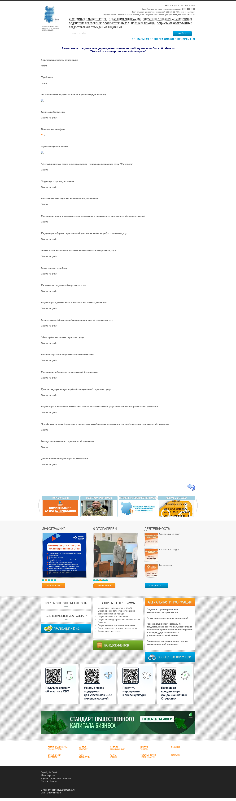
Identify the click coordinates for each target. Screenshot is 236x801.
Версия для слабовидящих (180, 5)
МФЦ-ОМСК (175, 747)
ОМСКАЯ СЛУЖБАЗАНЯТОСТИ (54, 756)
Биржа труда (165, 565)
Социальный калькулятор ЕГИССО (115, 608)
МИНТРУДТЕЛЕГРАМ (144, 748)
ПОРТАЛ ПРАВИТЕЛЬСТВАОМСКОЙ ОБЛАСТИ (57, 748)
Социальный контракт (169, 534)
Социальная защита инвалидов (113, 616)
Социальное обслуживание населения (116, 625)
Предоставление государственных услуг (118, 628)
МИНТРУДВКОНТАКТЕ (83, 748)
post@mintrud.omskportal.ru (61, 789)
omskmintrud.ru (54, 792)
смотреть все (54, 585)
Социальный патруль (169, 549)
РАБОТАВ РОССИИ (113, 756)
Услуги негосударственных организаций (167, 618)
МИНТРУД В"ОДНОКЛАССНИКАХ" (117, 748)
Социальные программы (109, 631)
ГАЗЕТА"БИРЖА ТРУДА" (84, 756)
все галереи (104, 585)
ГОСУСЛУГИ (175, 755)
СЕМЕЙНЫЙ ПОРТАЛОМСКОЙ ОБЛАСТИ (148, 756)
